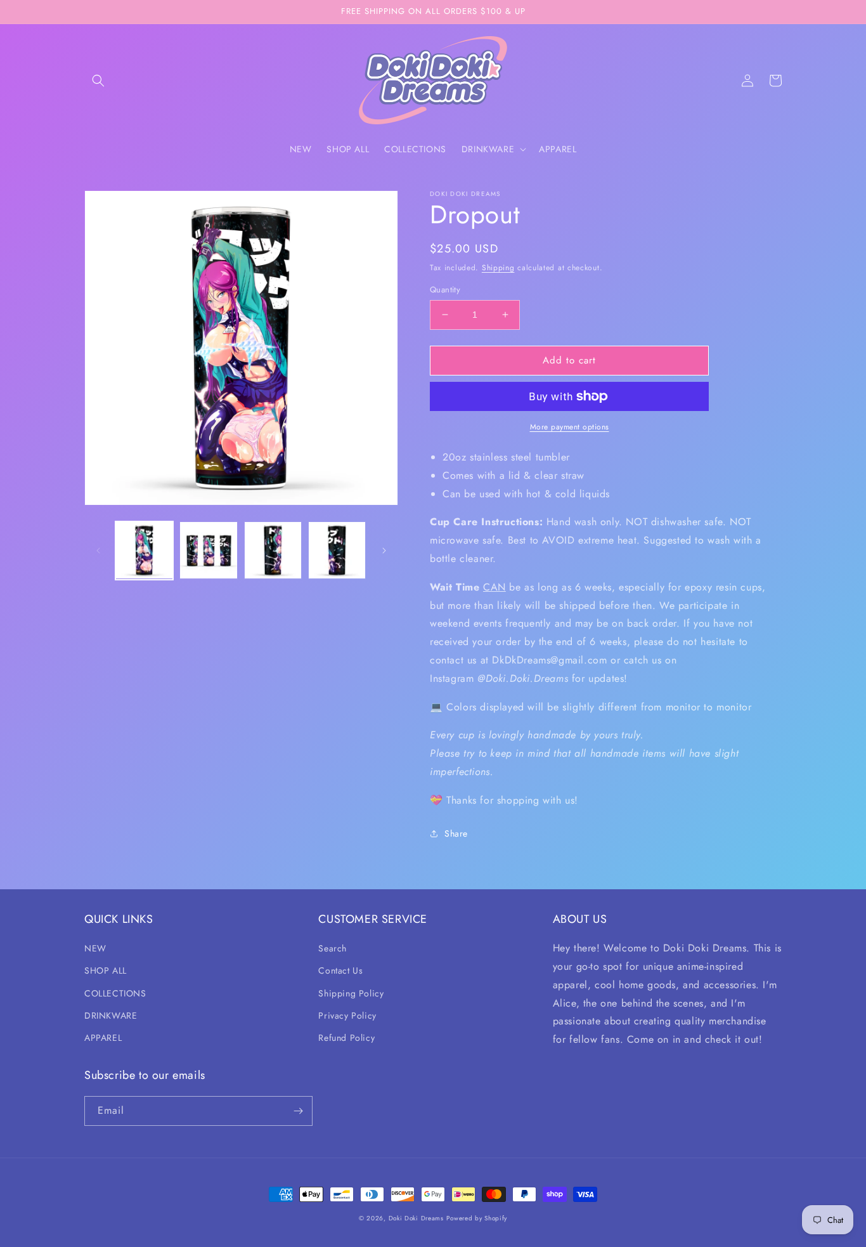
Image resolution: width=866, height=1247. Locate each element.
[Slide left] (98, 551)
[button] (98, 81)
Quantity (445, 290)
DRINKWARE (110, 1015)
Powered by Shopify (476, 1218)
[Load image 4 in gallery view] (337, 550)
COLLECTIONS (115, 993)
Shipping (498, 267)
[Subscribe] (298, 1111)
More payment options (569, 427)
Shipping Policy (351, 993)
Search (332, 948)
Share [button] (456, 833)
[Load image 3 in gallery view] (273, 550)
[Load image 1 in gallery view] (144, 550)
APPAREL (103, 1037)
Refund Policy (346, 1037)
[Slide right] (384, 551)
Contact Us (340, 970)
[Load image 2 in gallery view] (208, 550)
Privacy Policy (347, 1015)
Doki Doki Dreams (416, 1218)
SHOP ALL (105, 970)
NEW (95, 948)
